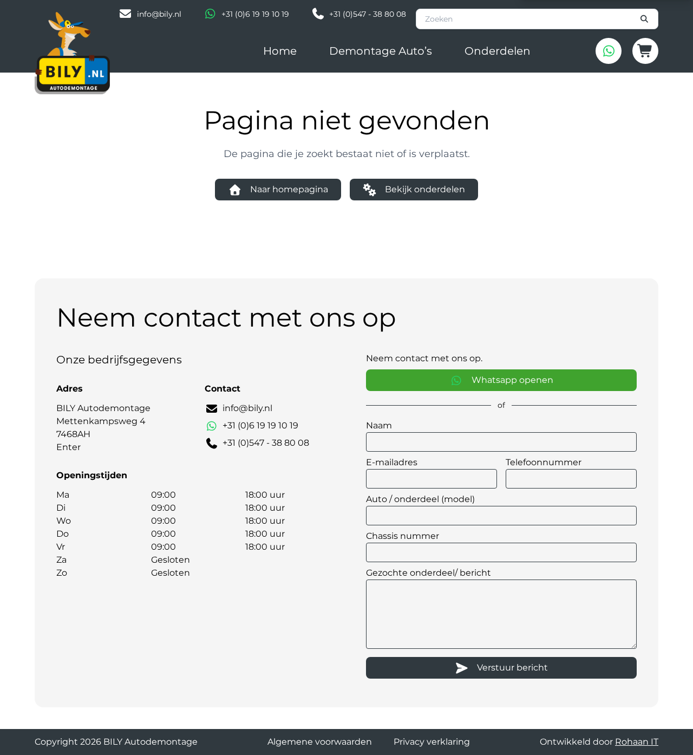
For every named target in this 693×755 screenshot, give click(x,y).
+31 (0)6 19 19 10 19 (255, 14)
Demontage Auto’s (380, 50)
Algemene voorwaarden (319, 742)
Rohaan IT (636, 742)
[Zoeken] (645, 19)
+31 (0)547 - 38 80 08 (367, 14)
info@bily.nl (159, 14)
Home (280, 50)
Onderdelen (498, 50)
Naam (379, 425)
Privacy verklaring (432, 742)
